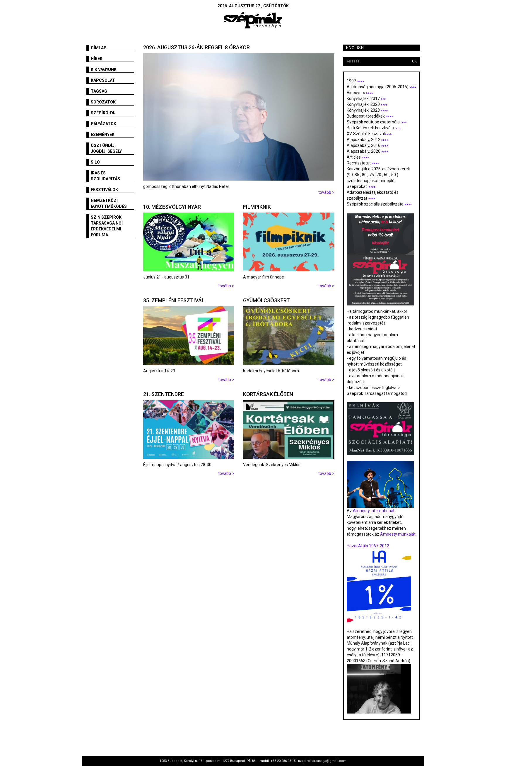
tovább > (326, 192)
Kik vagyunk (104, 69)
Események (102, 134)
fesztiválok (104, 189)
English (355, 47)
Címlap (99, 47)
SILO (95, 162)
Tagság (99, 91)
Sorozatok (103, 102)
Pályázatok (103, 123)
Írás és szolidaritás (105, 176)
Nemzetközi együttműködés (109, 203)
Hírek (96, 58)
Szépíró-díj (104, 113)
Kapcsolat (103, 80)
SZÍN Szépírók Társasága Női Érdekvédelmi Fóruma (107, 226)
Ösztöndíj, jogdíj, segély (106, 148)
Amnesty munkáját (397, 534)
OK (414, 61)
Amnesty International (373, 510)
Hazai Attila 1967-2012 (368, 545)
